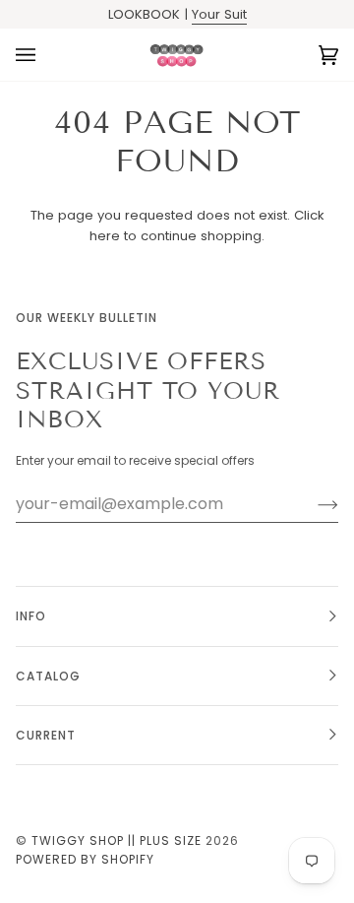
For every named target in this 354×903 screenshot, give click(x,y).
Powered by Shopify (85, 859)
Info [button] (31, 616)
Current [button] (46, 735)
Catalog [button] (48, 676)
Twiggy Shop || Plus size (116, 840)
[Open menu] (45, 55)
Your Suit (219, 14)
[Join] (312, 504)
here (104, 235)
